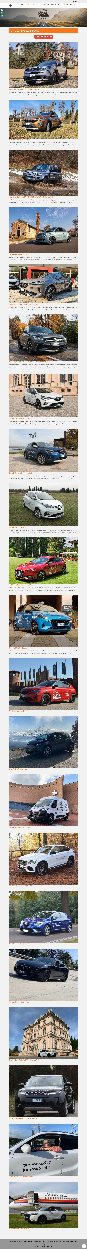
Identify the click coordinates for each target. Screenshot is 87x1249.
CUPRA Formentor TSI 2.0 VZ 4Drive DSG (23, 304)
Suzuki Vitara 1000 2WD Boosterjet (21, 1176)
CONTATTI (72, 4)
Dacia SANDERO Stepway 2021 (19, 139)
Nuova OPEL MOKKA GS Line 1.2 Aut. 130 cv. (24, 89)
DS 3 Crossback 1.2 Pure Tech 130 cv (21, 1228)
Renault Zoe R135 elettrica (18, 527)
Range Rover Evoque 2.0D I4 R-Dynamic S (23, 1118)
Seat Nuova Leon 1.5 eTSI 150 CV (20, 584)
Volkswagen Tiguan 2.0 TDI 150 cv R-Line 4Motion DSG (28, 361)
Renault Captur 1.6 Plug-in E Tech (20, 473)
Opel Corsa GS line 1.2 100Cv (18, 711)
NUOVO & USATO (45, 4)
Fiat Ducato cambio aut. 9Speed (20, 827)
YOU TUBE (65, 4)
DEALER (53, 4)
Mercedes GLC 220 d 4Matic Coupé (21, 885)
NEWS (59, 4)
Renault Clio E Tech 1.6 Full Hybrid (20, 418)
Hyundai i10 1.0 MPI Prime (18, 648)
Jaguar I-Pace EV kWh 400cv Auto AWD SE (24, 1060)
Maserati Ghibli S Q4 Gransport (19, 1002)
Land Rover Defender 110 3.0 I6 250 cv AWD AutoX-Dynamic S (31, 197)
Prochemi (30, 1241)
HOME (22, 4)
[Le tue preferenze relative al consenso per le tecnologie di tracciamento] (84, 1246)
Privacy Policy (69, 1241)
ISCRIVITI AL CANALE (43, 37)
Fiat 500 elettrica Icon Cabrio (19, 254)
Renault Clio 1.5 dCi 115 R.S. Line (19, 943)
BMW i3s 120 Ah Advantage (18, 769)
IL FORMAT (28, 4)
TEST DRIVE (36, 4)
